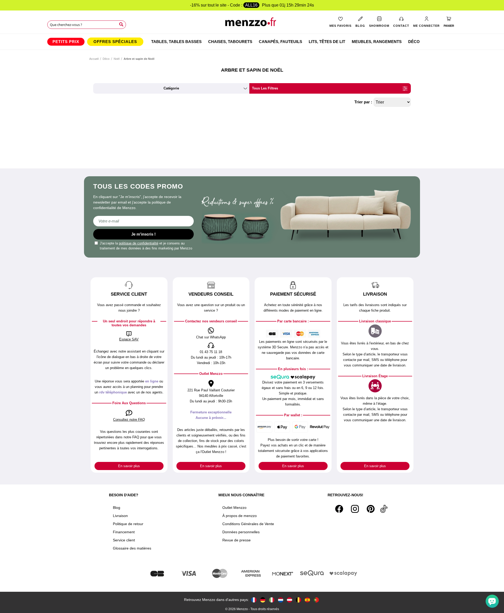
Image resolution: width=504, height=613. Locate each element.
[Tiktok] (384, 509)
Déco (106, 58)
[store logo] (252, 24)
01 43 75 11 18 (211, 352)
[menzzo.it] (272, 600)
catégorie (171, 88)
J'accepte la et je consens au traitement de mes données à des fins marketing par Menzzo (146, 245)
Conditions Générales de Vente (248, 524)
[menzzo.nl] (281, 600)
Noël (116, 58)
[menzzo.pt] (316, 600)
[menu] (252, 41)
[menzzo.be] (298, 600)
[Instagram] (355, 509)
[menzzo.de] (263, 600)
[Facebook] (339, 509)
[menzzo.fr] (254, 600)
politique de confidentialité (138, 243)
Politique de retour (128, 524)
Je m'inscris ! (143, 234)
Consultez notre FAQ (129, 420)
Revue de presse (236, 540)
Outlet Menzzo (234, 507)
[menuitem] (66, 42)
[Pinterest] (371, 509)
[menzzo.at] (289, 600)
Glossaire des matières (132, 548)
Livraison (120, 516)
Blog (116, 507)
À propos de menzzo (239, 516)
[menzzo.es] (307, 600)
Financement (124, 532)
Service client (124, 540)
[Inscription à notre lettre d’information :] (143, 221)
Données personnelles (241, 532)
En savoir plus (129, 466)
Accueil (93, 58)
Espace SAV (129, 339)
